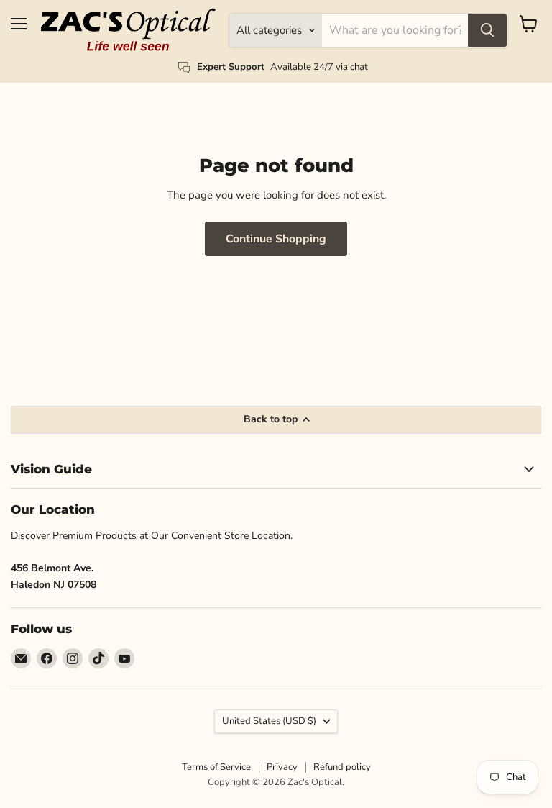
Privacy (282, 767)
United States (269, 720)
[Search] (487, 30)
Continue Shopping (276, 239)
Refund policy (342, 767)
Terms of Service (216, 767)
